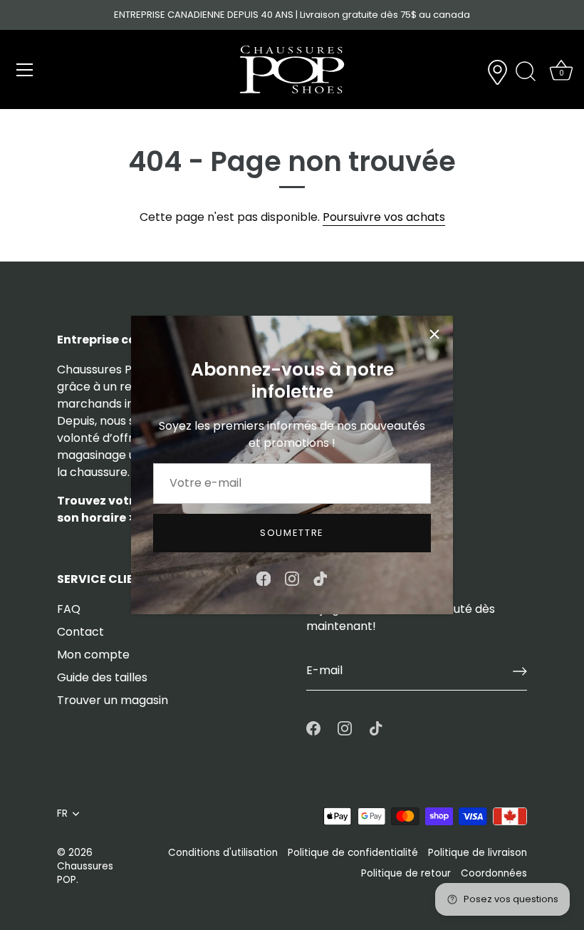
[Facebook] (263, 577)
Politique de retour (406, 873)
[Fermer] (434, 334)
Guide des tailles (102, 677)
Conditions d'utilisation (223, 852)
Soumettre (292, 532)
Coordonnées (494, 873)
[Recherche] (525, 72)
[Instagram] (292, 577)
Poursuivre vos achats (384, 217)
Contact (80, 632)
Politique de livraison (477, 852)
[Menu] (25, 70)
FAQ (68, 609)
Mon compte (93, 654)
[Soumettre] (520, 671)
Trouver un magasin (112, 700)
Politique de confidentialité (353, 852)
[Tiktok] (320, 577)
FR (62, 813)
